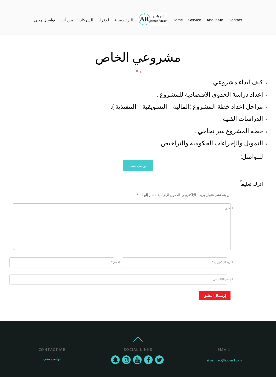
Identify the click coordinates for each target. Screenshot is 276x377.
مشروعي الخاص (138, 56)
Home (177, 20)
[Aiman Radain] (153, 20)
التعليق (229, 208)
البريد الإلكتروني (222, 262)
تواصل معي (138, 165)
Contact (235, 20)
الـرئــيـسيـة (123, 20)
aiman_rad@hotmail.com (224, 360)
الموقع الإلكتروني (223, 279)
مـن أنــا (66, 20)
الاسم (115, 262)
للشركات (85, 20)
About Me (215, 20)
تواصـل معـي (44, 20)
